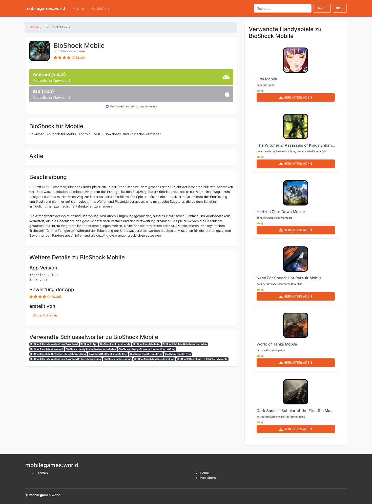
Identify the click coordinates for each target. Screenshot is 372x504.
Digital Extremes (45, 315)
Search (322, 8)
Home (78, 8)
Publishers (100, 8)
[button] (340, 8)
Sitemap (41, 473)
